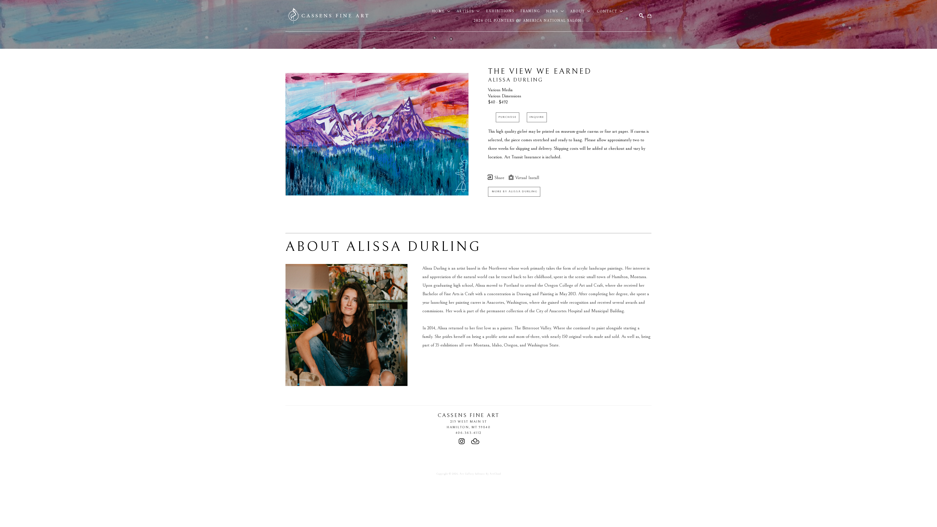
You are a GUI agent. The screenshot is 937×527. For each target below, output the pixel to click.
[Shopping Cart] (649, 15)
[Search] (641, 15)
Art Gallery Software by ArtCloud (480, 473)
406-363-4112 (469, 433)
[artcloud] (475, 441)
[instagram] (461, 441)
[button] (441, 11)
